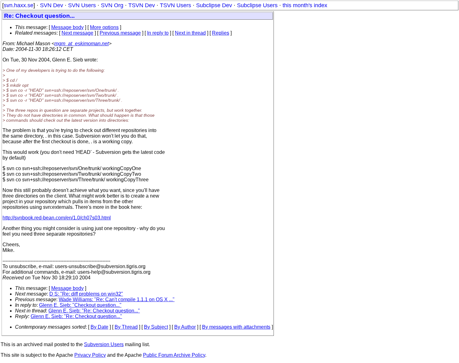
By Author (185, 327)
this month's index (305, 5)
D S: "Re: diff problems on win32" (86, 294)
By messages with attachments (236, 327)
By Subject (156, 327)
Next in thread (190, 33)
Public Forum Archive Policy (174, 355)
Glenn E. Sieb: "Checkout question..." (80, 305)
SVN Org (112, 5)
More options (104, 27)
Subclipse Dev (214, 5)
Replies (220, 33)
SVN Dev (51, 5)
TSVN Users (175, 5)
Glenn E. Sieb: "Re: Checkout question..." (94, 310)
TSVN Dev (141, 5)
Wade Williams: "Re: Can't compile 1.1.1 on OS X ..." (117, 299)
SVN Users (82, 5)
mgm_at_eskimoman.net (81, 43)
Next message (77, 33)
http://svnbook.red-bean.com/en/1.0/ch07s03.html (56, 217)
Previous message (120, 33)
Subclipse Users (257, 5)
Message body (67, 27)
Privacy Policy (90, 355)
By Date (99, 327)
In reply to (158, 33)
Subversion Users (104, 344)
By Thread (126, 327)
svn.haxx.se (18, 5)
